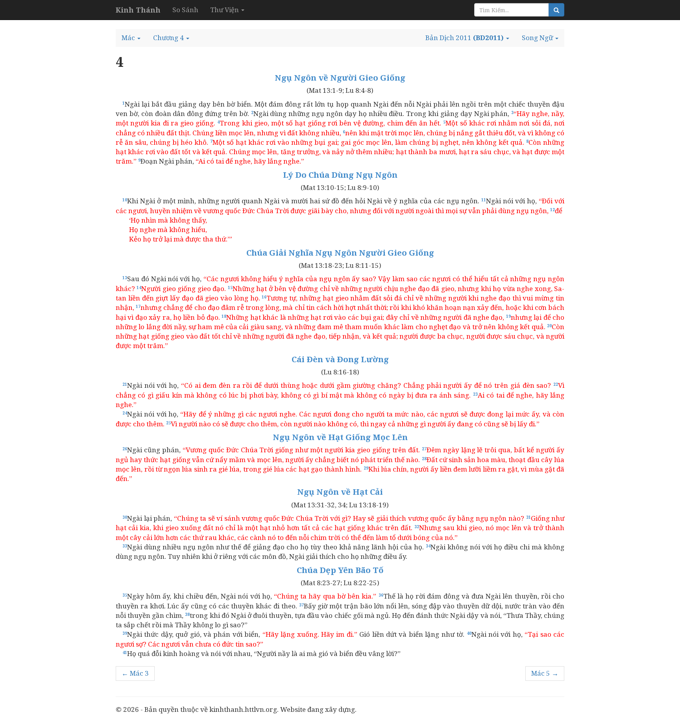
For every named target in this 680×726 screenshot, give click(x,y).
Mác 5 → (544, 673)
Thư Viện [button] (225, 9)
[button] (131, 37)
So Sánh (185, 9)
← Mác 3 (135, 673)
